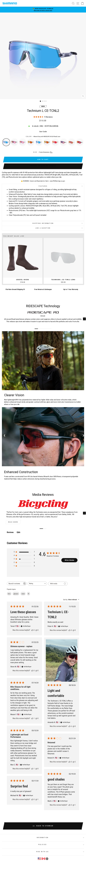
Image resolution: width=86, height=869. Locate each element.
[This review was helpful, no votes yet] (32, 630)
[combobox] (37, 584)
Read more (13, 522)
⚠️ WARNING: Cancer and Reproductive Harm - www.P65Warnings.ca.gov (43, 181)
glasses (16, 594)
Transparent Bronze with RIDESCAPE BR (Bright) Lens (30, 142)
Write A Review (69, 560)
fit (28, 594)
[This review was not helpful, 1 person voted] (73, 805)
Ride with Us (42, 851)
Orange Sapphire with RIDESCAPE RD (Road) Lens (55, 142)
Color (43, 136)
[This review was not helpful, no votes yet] (36, 630)
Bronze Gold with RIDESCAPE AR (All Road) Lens (39, 142)
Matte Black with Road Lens (79, 142)
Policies (42, 844)
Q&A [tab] (18, 532)
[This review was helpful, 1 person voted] (32, 718)
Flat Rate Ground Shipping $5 (15, 289)
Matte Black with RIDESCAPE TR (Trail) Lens (14, 142)
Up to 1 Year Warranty (70, 289)
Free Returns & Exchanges (43, 289)
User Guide (43, 132)
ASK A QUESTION (43, 228)
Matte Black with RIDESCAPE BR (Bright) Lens (47, 142)
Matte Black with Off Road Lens (63, 142)
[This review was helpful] (69, 726)
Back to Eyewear (44, 826)
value (23, 594)
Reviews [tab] (10, 532)
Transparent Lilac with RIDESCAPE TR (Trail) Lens (22, 142)
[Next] (84, 319)
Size (41, 152)
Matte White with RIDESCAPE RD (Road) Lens (71, 142)
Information (42, 837)
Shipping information (43, 223)
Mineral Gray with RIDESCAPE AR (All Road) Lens (6, 142)
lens (9, 594)
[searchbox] (14, 583)
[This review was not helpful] (73, 762)
